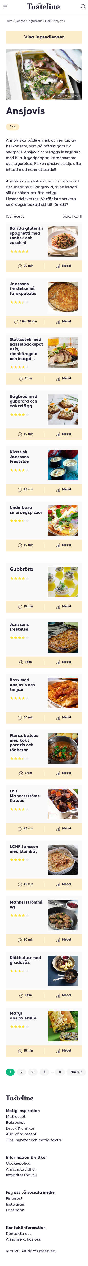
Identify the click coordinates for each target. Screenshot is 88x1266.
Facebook (15, 1210)
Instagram (15, 1205)
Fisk (48, 21)
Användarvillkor (21, 1169)
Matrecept (16, 1117)
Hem (9, 21)
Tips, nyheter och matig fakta (33, 1140)
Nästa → (76, 1071)
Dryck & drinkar (20, 1129)
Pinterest (14, 1199)
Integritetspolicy (21, 1175)
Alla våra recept (21, 1134)
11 (60, 1071)
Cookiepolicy (18, 1164)
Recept (20, 21)
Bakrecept (15, 1123)
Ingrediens (35, 21)
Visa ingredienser (44, 37)
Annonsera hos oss (23, 1240)
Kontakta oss (19, 1234)
